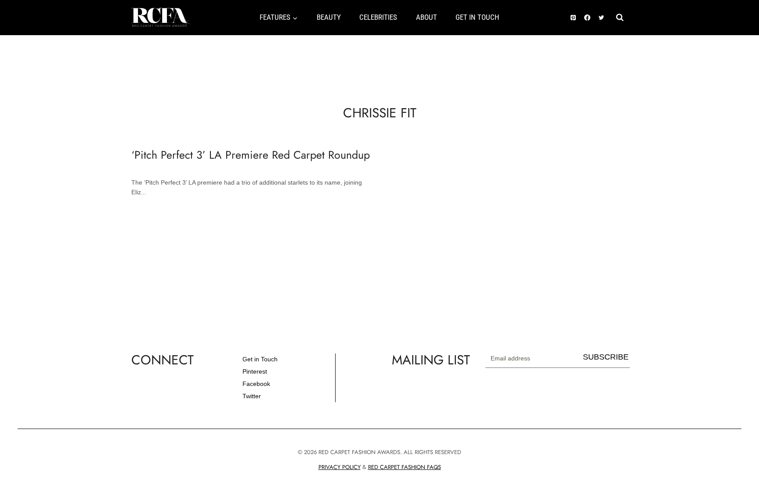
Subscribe (606, 357)
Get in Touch (260, 359)
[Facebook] (587, 17)
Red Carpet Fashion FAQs (404, 467)
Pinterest (254, 371)
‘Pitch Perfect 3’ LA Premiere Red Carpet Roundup (250, 155)
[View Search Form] (620, 17)
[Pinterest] (573, 17)
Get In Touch (477, 17)
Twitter (251, 396)
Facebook (256, 383)
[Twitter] (601, 17)
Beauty (329, 17)
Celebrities (378, 17)
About (426, 17)
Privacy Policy (339, 467)
